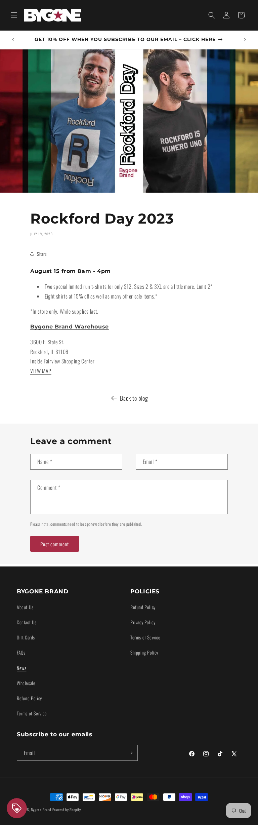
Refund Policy (29, 698)
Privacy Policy (142, 622)
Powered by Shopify (66, 809)
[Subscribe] (130, 753)
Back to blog (134, 398)
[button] (14, 15)
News (21, 667)
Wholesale (26, 682)
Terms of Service (32, 713)
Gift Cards (26, 637)
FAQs (21, 652)
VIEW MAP (40, 371)
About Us (25, 607)
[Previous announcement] (13, 39)
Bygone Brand (41, 809)
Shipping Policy (144, 652)
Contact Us (27, 622)
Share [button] (42, 253)
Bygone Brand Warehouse (69, 326)
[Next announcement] (245, 39)
